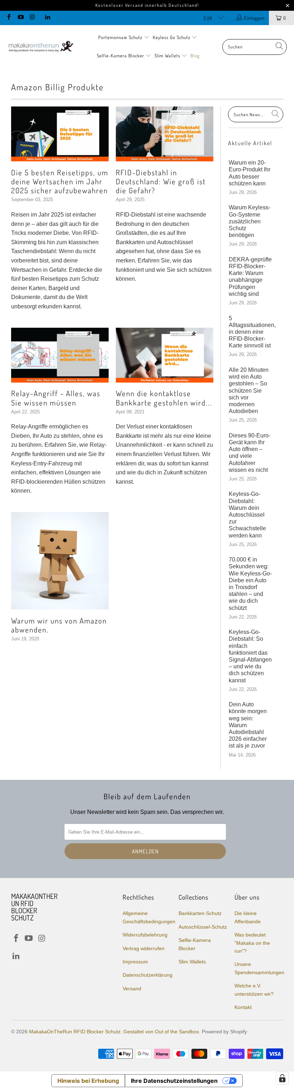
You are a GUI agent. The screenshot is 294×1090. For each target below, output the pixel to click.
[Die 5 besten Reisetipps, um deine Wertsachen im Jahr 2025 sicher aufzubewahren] (60, 133)
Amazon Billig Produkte (57, 87)
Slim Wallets (168, 55)
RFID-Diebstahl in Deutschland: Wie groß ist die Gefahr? (161, 181)
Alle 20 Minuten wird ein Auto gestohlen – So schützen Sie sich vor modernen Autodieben (249, 390)
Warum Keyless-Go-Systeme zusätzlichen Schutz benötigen (249, 221)
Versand (132, 988)
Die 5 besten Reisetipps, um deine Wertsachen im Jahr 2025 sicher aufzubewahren (59, 181)
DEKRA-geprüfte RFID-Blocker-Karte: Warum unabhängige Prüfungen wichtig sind (250, 276)
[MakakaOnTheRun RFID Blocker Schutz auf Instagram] (32, 17)
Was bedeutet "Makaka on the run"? (252, 943)
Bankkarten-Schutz (200, 913)
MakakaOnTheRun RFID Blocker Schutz (74, 1031)
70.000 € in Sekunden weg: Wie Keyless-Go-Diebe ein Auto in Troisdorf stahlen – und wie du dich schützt (250, 583)
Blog (195, 55)
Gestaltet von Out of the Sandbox (161, 1031)
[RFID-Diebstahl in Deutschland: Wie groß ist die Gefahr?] (164, 133)
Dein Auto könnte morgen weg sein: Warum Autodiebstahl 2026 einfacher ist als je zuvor (248, 725)
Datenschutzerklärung (147, 975)
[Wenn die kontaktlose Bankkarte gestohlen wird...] (164, 355)
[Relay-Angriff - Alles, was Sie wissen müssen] (60, 355)
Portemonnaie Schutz (121, 37)
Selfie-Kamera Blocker (120, 55)
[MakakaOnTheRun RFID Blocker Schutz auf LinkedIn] (47, 17)
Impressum (135, 962)
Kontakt (243, 1007)
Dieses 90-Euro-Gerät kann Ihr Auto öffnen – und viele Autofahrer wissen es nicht (249, 452)
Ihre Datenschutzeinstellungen (174, 1080)
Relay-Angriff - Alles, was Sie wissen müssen (55, 397)
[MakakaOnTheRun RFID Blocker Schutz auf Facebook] (8, 17)
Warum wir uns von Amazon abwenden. (59, 625)
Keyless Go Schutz (172, 37)
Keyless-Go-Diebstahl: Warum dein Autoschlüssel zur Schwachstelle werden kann (247, 514)
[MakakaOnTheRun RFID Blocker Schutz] (40, 47)
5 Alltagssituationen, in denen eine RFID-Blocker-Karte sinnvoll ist (250, 332)
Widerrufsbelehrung (145, 935)
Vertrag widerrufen (144, 948)
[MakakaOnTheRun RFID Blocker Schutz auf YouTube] (20, 17)
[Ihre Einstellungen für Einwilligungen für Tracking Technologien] (282, 1078)
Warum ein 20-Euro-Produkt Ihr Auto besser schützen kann (249, 173)
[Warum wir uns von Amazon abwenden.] (60, 561)
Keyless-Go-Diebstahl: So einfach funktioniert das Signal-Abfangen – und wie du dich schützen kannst (250, 656)
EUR (209, 18)
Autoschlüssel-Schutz (203, 927)
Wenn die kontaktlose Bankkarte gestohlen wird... (164, 397)
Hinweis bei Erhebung (88, 1080)
